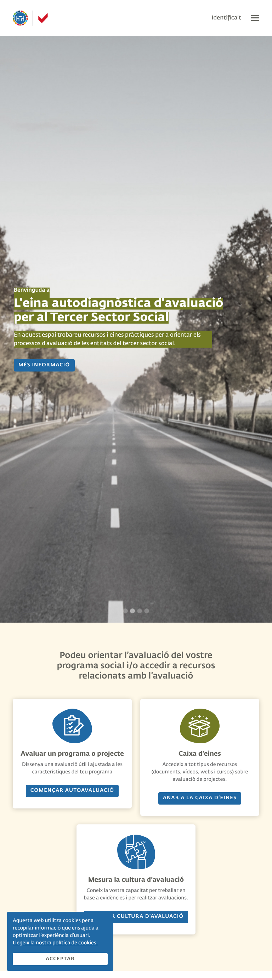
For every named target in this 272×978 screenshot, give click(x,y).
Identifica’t (226, 18)
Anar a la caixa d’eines (200, 798)
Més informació (44, 365)
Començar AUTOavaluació (72, 790)
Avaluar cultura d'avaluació (136, 916)
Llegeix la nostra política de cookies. (55, 943)
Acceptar (60, 958)
